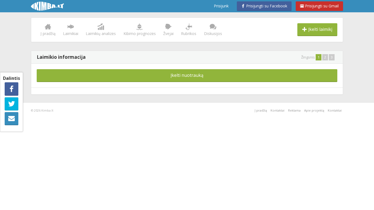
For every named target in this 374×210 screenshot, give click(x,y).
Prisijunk (221, 5)
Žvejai (168, 33)
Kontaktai (277, 110)
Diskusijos (213, 33)
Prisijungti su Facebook (266, 5)
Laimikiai (70, 33)
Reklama (294, 110)
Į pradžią (48, 33)
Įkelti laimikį (319, 29)
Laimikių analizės (101, 33)
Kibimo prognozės (139, 33)
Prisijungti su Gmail (321, 5)
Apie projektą (314, 110)
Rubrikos (188, 33)
